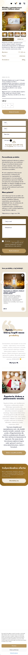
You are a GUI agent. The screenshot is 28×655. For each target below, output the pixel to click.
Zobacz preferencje (14, 649)
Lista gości (7, 140)
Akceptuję (14, 645)
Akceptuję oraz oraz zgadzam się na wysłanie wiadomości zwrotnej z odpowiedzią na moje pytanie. (14, 244)
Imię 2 (5, 128)
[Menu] (24, 3)
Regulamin (13, 241)
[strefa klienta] (20, 3)
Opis (8, 39)
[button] (22, 275)
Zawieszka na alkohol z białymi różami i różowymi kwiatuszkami (14, 292)
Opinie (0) (20, 39)
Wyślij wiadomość (14, 250)
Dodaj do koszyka (14, 112)
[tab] (8, 39)
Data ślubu (6, 134)
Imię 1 (5, 122)
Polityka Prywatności (14, 653)
